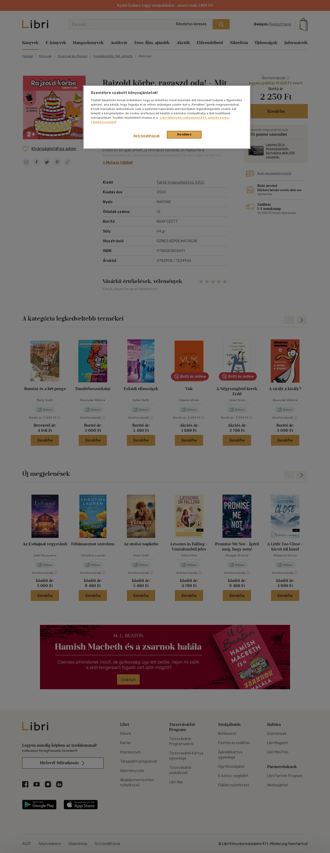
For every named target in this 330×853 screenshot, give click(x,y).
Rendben (184, 134)
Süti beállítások (146, 135)
